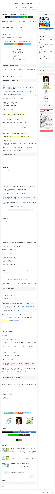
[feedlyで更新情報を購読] (19, 440)
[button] (30, 17)
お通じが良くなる (16, 55)
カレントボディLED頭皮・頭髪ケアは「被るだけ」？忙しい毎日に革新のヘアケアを (46, 46)
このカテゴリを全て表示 (46, 128)
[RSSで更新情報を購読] (21, 440)
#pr (8, 91)
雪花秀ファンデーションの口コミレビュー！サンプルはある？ (46, 56)
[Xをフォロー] (17, 440)
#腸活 (31, 306)
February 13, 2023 (17, 94)
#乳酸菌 (27, 306)
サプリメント (4, 428)
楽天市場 (20, 412)
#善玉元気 (10, 91)
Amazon (15, 412)
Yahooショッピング (27, 412)
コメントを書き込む (19, 483)
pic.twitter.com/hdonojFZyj (27, 91)
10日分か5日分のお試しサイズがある (19, 59)
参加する (52, 129)
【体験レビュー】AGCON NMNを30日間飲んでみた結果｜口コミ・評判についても (46, 51)
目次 (17, 49)
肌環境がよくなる (16, 56)
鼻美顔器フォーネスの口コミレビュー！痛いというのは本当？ (46, 59)
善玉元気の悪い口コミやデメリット (18, 52)
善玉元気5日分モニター (8, 412)
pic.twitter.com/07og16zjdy (8, 307)
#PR (34, 306)
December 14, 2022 (15, 310)
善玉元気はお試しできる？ (17, 58)
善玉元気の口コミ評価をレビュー (18, 51)
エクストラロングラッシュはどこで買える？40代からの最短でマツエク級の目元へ (46, 41)
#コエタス (5, 91)
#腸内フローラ (19, 91)
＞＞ (14, 320)
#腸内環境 (14, 91)
